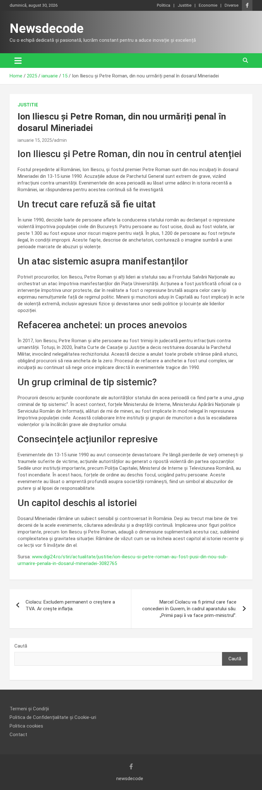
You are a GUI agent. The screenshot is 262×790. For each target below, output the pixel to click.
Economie (208, 5)
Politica (163, 5)
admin (60, 140)
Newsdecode (47, 28)
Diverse (231, 5)
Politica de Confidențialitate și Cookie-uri (53, 717)
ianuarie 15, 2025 (35, 140)
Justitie (184, 5)
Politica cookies (26, 726)
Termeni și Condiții (29, 709)
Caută (20, 646)
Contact (18, 734)
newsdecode (129, 778)
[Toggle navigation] (18, 60)
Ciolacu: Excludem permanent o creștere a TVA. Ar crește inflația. (70, 605)
